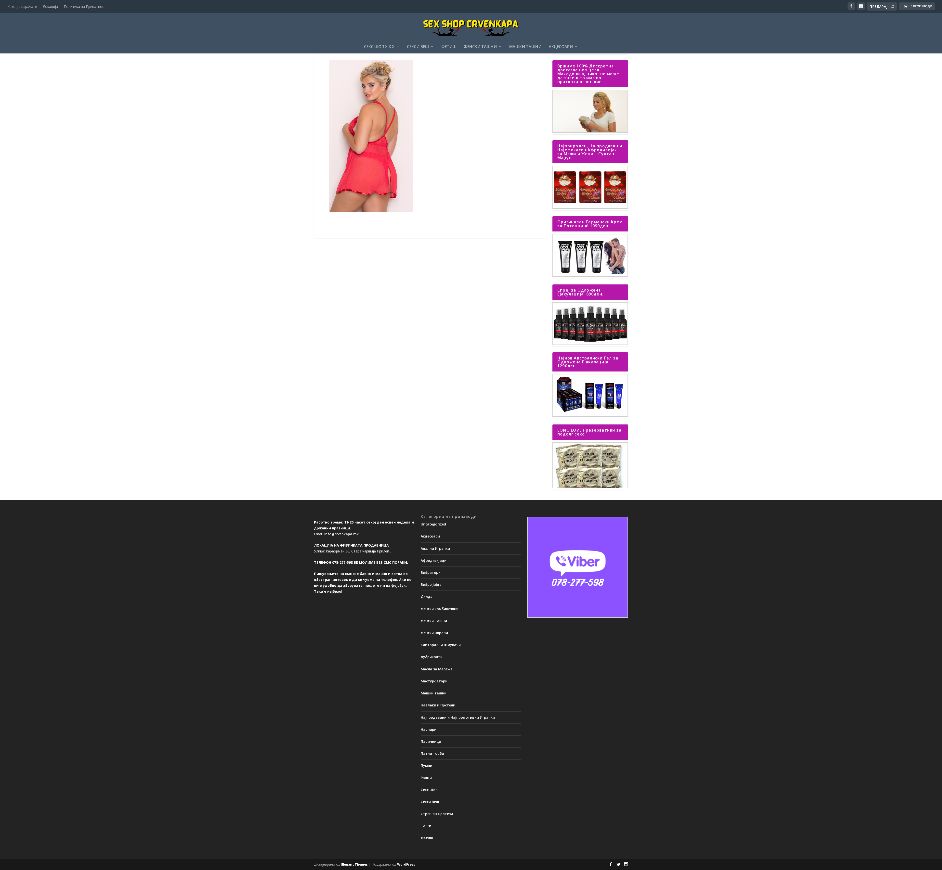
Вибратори (431, 572)
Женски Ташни (480, 47)
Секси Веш (418, 47)
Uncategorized (433, 524)
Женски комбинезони (439, 608)
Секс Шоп (429, 789)
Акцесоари (561, 47)
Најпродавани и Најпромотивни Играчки (458, 717)
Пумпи (426, 765)
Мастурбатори (434, 681)
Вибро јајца (431, 584)
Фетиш (449, 47)
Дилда (426, 596)
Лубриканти (432, 656)
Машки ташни (525, 47)
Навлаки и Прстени (438, 705)
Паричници (431, 741)
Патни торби (432, 753)
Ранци (426, 777)
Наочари (428, 729)
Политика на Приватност (85, 6)
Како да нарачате (22, 6)
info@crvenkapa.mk (341, 534)
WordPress (406, 864)
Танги (426, 825)
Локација (50, 6)
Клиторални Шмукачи (441, 644)
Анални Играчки (435, 548)
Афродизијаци (433, 560)
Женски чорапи (434, 632)
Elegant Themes (354, 864)
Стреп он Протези (437, 813)
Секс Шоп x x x (379, 47)
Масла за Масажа (437, 669)
